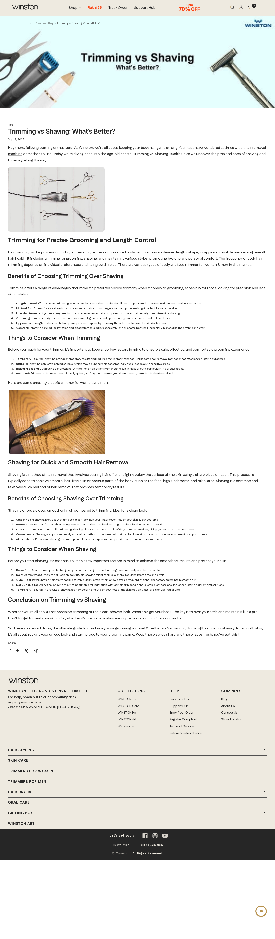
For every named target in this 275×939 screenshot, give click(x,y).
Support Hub (144, 7)
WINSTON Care (128, 706)
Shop (73, 7)
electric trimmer (102, 369)
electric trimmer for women (70, 382)
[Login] (241, 8)
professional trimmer (70, 369)
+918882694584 (18, 708)
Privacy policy (120, 845)
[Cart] (250, 8)
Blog (224, 699)
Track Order (118, 7)
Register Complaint (183, 719)
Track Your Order (181, 712)
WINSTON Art (127, 719)
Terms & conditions (151, 845)
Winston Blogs (46, 23)
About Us (228, 706)
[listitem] (10, 651)
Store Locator (231, 719)
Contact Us (229, 712)
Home (31, 23)
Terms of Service (182, 726)
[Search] (232, 8)
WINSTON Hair (128, 712)
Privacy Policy (179, 699)
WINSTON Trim (128, 699)
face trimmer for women (197, 264)
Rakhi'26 (95, 7)
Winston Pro (126, 726)
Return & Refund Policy (186, 733)
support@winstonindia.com (25, 703)
